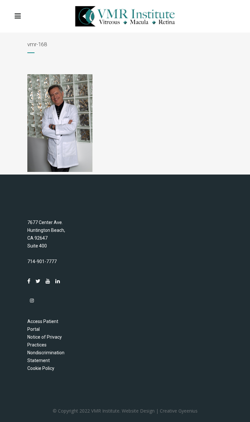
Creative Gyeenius (179, 411)
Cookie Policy (40, 368)
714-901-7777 (42, 261)
